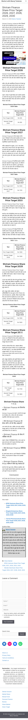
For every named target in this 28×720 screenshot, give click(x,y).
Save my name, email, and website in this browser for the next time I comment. (14, 615)
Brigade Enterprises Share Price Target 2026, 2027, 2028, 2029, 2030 (15, 513)
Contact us (5, 660)
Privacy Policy (6, 655)
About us (5, 653)
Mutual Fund (6, 696)
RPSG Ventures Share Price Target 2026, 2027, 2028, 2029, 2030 (16, 505)
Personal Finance (7, 699)
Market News (6, 694)
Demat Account (6, 691)
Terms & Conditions (8, 658)
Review (4, 702)
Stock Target (6, 707)
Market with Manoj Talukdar (11, 1)
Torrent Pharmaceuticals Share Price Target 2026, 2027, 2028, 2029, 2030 (16, 520)
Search (22, 634)
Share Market (8, 561)
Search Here (6, 631)
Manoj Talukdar (16, 19)
